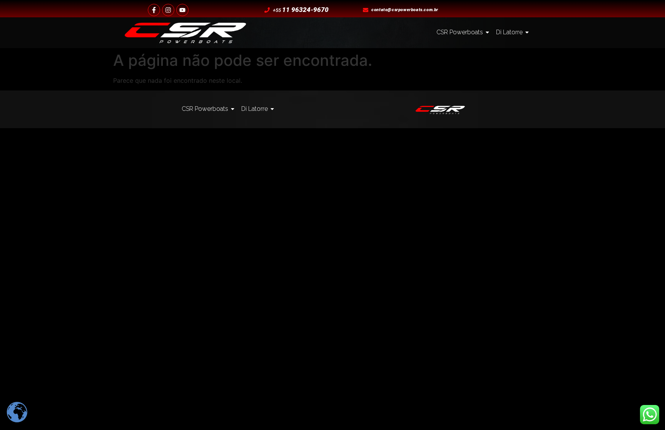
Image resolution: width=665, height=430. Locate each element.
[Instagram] (168, 10)
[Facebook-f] (154, 10)
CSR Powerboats (459, 32)
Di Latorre (509, 32)
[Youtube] (182, 10)
